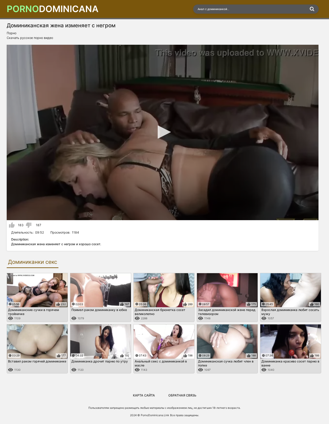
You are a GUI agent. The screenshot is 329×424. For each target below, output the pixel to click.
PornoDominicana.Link (155, 415)
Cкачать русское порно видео (30, 38)
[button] (163, 132)
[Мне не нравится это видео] (28, 225)
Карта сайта (144, 395)
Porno (52, 8)
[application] (162, 132)
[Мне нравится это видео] (12, 225)
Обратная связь (182, 395)
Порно (11, 33)
